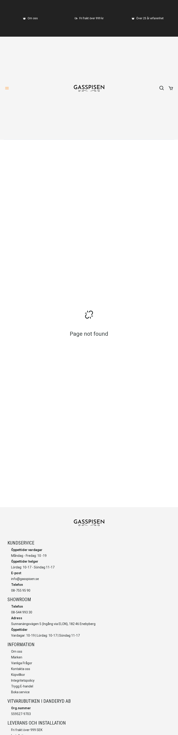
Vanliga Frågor (21, 663)
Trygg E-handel (22, 686)
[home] (89, 88)
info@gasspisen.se (25, 579)
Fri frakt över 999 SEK (26, 730)
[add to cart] (170, 88)
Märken (16, 657)
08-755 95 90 (20, 590)
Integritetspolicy (23, 680)
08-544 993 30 (21, 612)
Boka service (20, 692)
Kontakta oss (20, 669)
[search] (162, 88)
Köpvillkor (18, 675)
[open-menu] (7, 88)
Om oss (16, 651)
